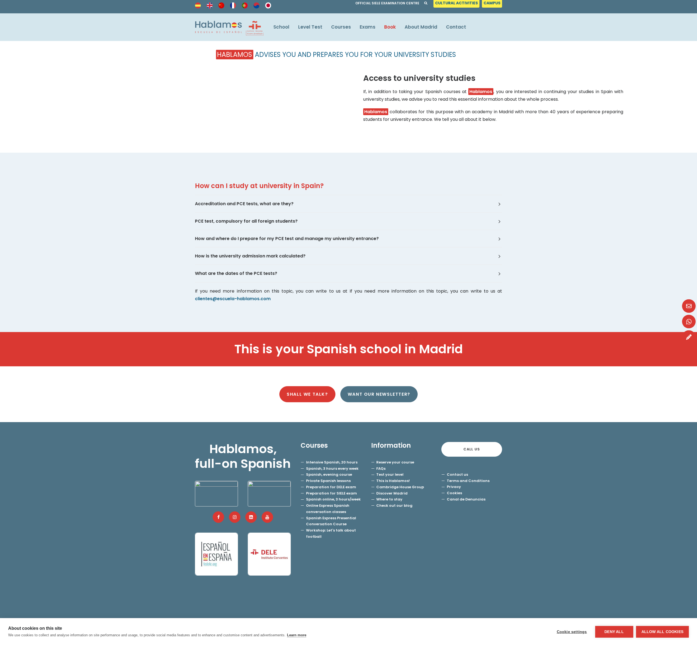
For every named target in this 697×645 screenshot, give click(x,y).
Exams (367, 27)
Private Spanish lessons (328, 480)
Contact (456, 27)
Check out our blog (394, 505)
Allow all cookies (662, 632)
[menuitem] (457, 4)
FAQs (381, 468)
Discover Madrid (392, 493)
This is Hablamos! (393, 480)
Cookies (454, 493)
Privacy (454, 486)
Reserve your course (395, 462)
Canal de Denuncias (466, 499)
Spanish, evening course (329, 474)
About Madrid (421, 27)
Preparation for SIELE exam (331, 493)
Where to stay (389, 499)
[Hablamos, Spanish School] (229, 27)
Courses (341, 27)
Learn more (296, 635)
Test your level (389, 474)
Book (390, 27)
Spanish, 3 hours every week (332, 468)
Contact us (457, 474)
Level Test (310, 27)
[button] (218, 517)
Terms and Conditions (468, 480)
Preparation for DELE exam (331, 487)
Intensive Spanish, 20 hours (331, 462)
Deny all (614, 632)
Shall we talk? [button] (307, 394)
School (281, 27)
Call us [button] (471, 449)
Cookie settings (572, 632)
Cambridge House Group (400, 487)
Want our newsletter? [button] (379, 394)
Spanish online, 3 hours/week (333, 499)
